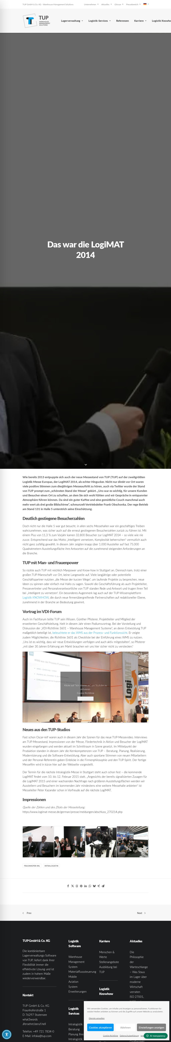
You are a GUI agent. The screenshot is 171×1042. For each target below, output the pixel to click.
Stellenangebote (109, 962)
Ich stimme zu (85, 698)
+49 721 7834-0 (43, 1031)
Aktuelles (105, 4)
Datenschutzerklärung (129, 1035)
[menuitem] (91, 4)
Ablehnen (125, 1027)
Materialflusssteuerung (82, 972)
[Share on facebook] (68, 886)
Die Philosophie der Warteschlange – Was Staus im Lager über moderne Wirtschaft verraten (139, 972)
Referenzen (122, 21)
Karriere (139, 21)
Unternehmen (90, 4)
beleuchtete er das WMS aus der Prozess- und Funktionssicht (89, 633)
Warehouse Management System (76, 962)
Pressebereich (132, 4)
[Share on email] (103, 886)
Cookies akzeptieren (100, 1027)
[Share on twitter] (72, 886)
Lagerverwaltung (70, 21)
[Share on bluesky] (94, 886)
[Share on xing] (99, 886)
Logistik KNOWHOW (36, 597)
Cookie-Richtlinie (110, 1035)
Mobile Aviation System (73, 982)
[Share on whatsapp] (90, 886)
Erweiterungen (77, 991)
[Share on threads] (77, 886)
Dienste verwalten (97, 1018)
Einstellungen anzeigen (151, 1027)
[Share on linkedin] (85, 886)
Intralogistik (51, 866)
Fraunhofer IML (32, 866)
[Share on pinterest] (81, 886)
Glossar (118, 4)
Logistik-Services (98, 21)
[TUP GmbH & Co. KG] (36, 20)
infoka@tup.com (41, 1036)
